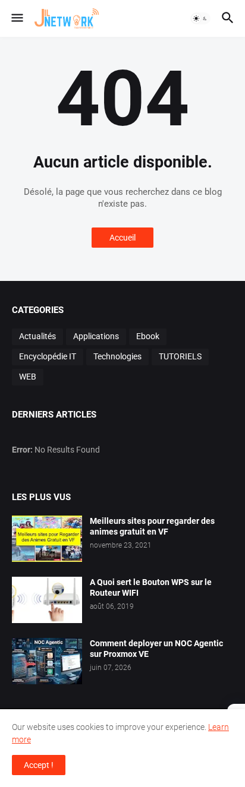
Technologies (117, 356)
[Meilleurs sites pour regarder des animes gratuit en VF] (47, 539)
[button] (16, 18)
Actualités (37, 336)
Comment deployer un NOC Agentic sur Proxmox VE (156, 649)
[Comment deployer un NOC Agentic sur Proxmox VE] (47, 661)
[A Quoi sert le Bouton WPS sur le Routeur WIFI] (47, 600)
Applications (96, 336)
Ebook (147, 336)
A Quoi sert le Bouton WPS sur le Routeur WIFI (151, 587)
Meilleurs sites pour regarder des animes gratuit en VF (152, 526)
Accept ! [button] (39, 765)
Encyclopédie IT (47, 356)
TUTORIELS (180, 356)
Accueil (122, 237)
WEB (27, 376)
